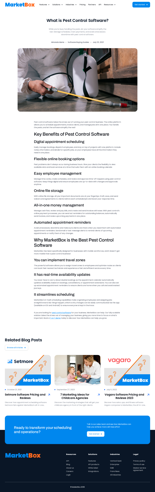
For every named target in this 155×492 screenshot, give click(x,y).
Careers (69, 471)
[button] (44, 4)
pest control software (61, 312)
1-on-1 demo (55, 318)
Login (68, 475)
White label (93, 468)
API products (93, 464)
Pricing (82, 4)
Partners (92, 4)
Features (92, 461)
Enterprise (114, 464)
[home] (20, 4)
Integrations (93, 471)
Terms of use (138, 464)
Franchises (114, 471)
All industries (115, 475)
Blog (68, 464)
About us (70, 468)
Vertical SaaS (116, 461)
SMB (112, 468)
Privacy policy (139, 461)
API (99, 4)
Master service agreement (139, 469)
